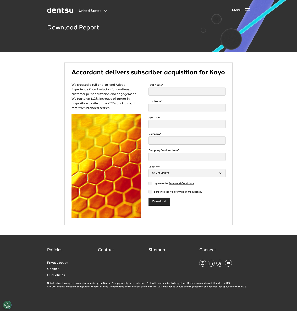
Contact (106, 250)
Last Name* (155, 101)
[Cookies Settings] (7, 305)
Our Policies (56, 275)
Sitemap (156, 250)
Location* (154, 167)
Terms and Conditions (181, 183)
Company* (154, 134)
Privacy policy (57, 262)
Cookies (53, 269)
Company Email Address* (163, 150)
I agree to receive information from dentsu (177, 192)
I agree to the (173, 183)
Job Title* (154, 118)
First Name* (155, 85)
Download (159, 201)
